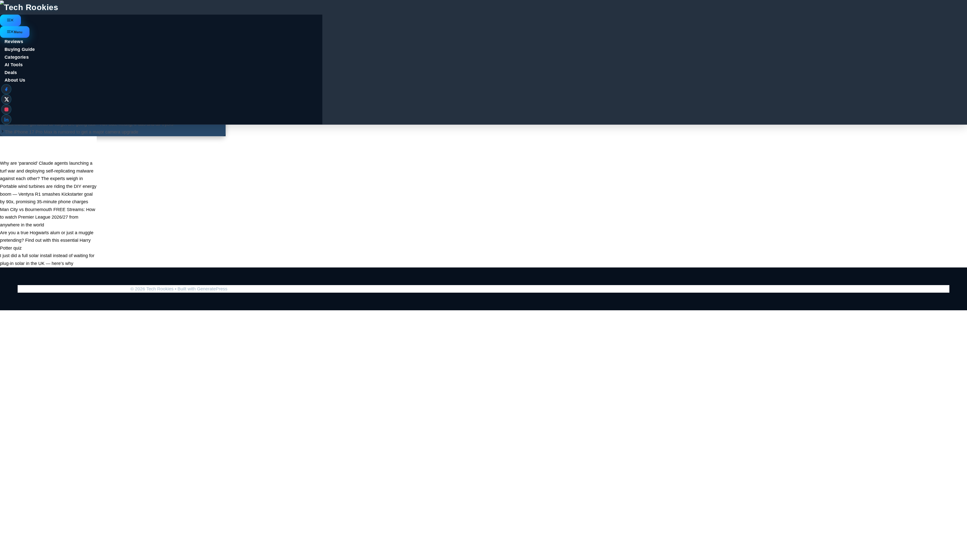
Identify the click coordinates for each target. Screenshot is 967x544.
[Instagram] (6, 109)
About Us (15, 80)
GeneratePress (212, 288)
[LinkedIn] (6, 119)
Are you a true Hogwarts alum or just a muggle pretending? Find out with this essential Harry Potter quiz (46, 240)
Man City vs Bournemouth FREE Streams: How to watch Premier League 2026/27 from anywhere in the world (47, 217)
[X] (6, 99)
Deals (11, 72)
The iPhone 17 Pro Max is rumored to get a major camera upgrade (71, 131)
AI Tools (14, 64)
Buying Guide (20, 49)
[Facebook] (6, 89)
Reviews (14, 41)
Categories (17, 57)
